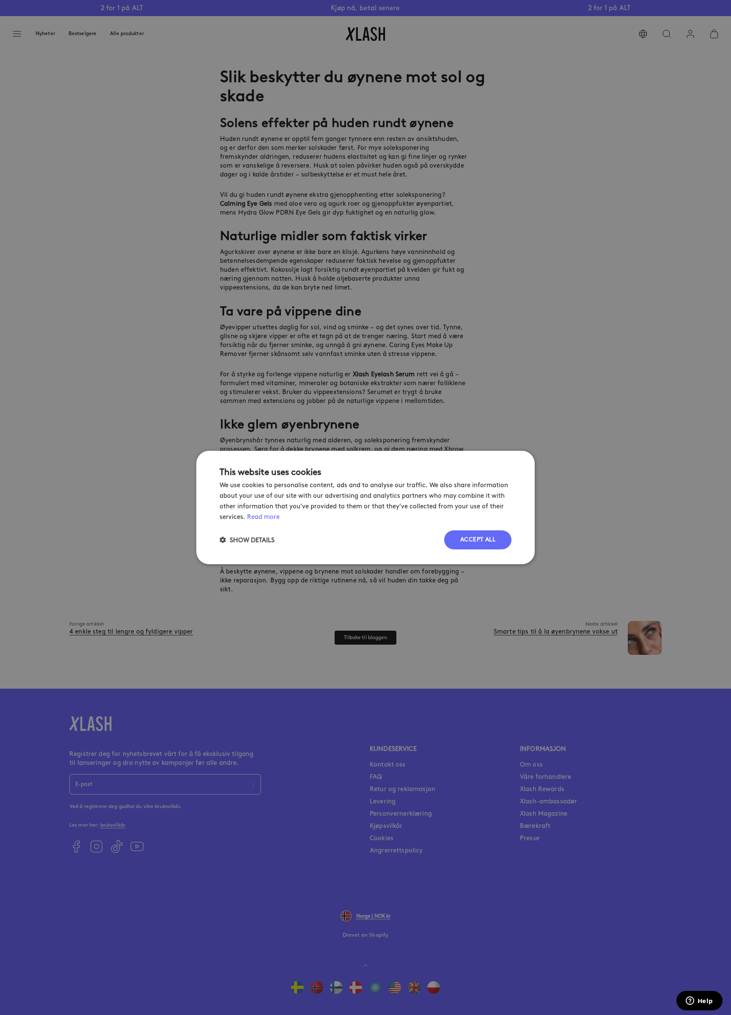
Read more (263, 517)
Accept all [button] (477, 539)
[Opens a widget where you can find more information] (699, 1001)
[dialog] (365, 507)
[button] (247, 540)
